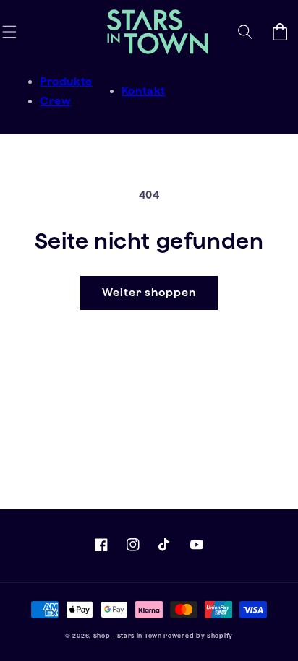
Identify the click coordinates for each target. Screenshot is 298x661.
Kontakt (144, 91)
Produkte (66, 81)
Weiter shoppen (149, 292)
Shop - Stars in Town (127, 635)
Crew (55, 101)
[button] (9, 32)
